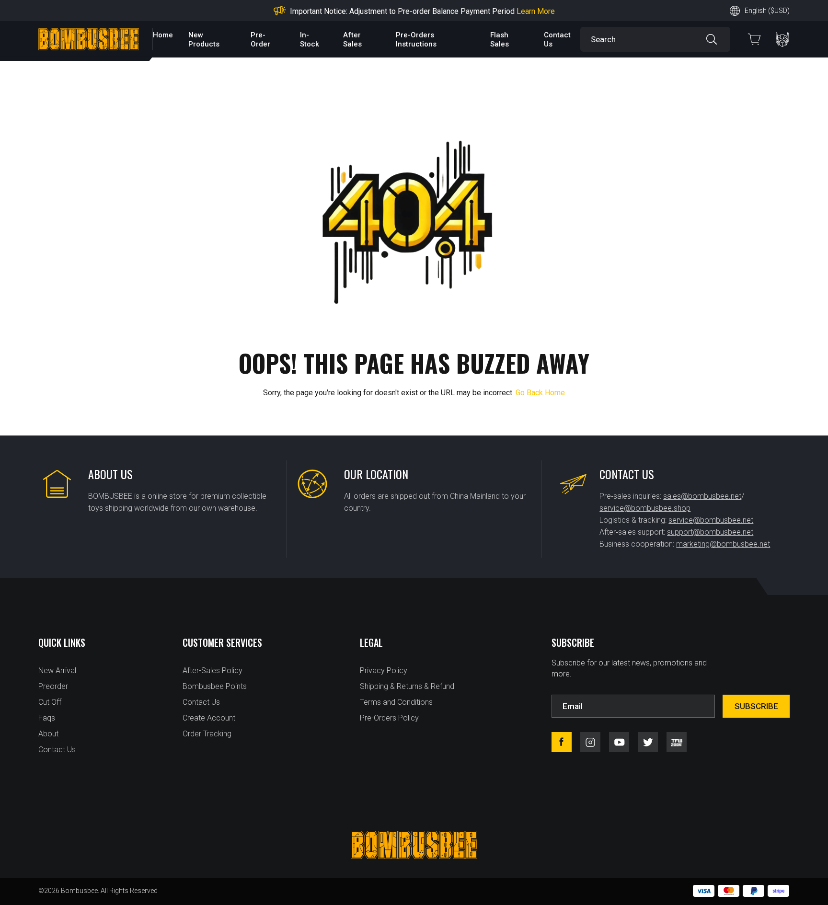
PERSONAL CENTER (782, 39)
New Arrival (57, 670)
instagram (590, 742)
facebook (562, 742)
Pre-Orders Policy (389, 717)
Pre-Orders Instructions (416, 39)
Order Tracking (207, 733)
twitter (648, 742)
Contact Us (57, 749)
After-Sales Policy (212, 670)
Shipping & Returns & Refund (407, 686)
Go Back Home (540, 392)
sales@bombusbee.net (702, 496)
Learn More (536, 11)
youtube (619, 742)
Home (163, 35)
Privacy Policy (383, 670)
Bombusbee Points (215, 686)
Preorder (53, 686)
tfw (677, 742)
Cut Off (49, 702)
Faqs (46, 717)
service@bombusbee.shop (644, 508)
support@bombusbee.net (710, 532)
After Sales (352, 39)
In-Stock (309, 39)
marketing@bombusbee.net (723, 544)
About (48, 733)
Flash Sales (499, 39)
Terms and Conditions (396, 702)
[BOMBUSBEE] (88, 39)
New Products (203, 39)
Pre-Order (260, 39)
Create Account (209, 717)
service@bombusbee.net (710, 520)
